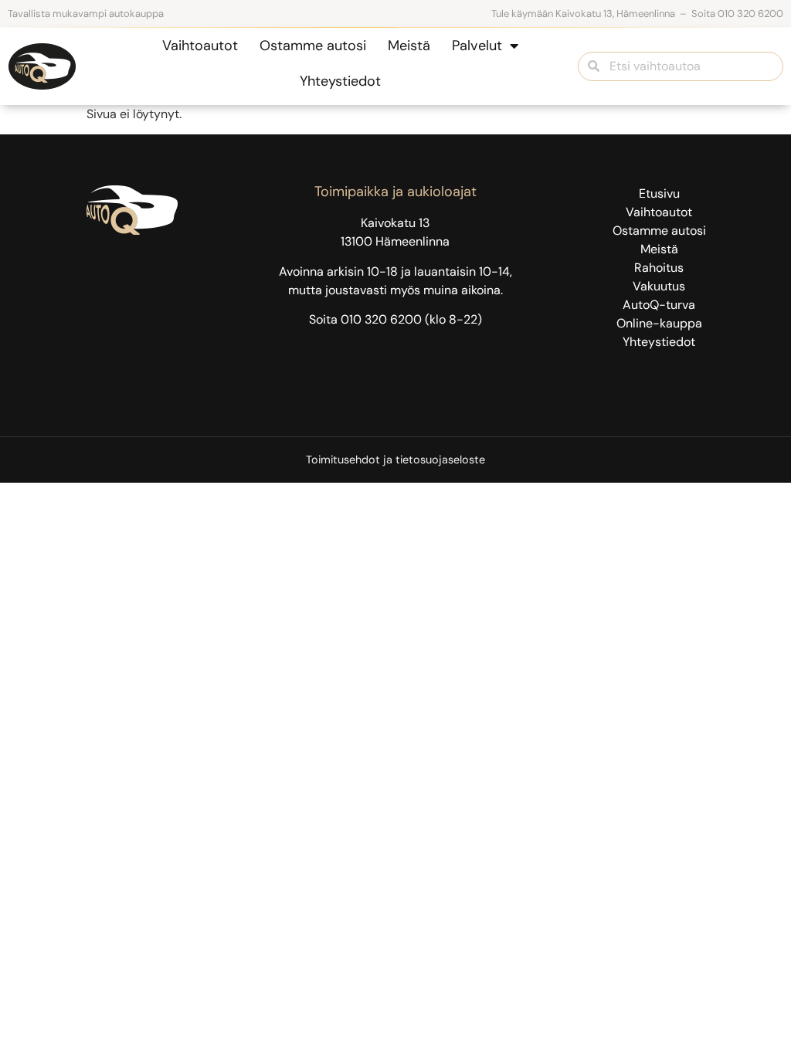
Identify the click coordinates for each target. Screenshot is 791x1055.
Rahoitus (659, 268)
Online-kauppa (659, 323)
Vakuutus (659, 286)
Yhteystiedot (340, 81)
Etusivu (659, 193)
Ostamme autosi (313, 45)
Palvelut (477, 45)
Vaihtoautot (200, 45)
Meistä (409, 45)
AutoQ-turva (659, 305)
